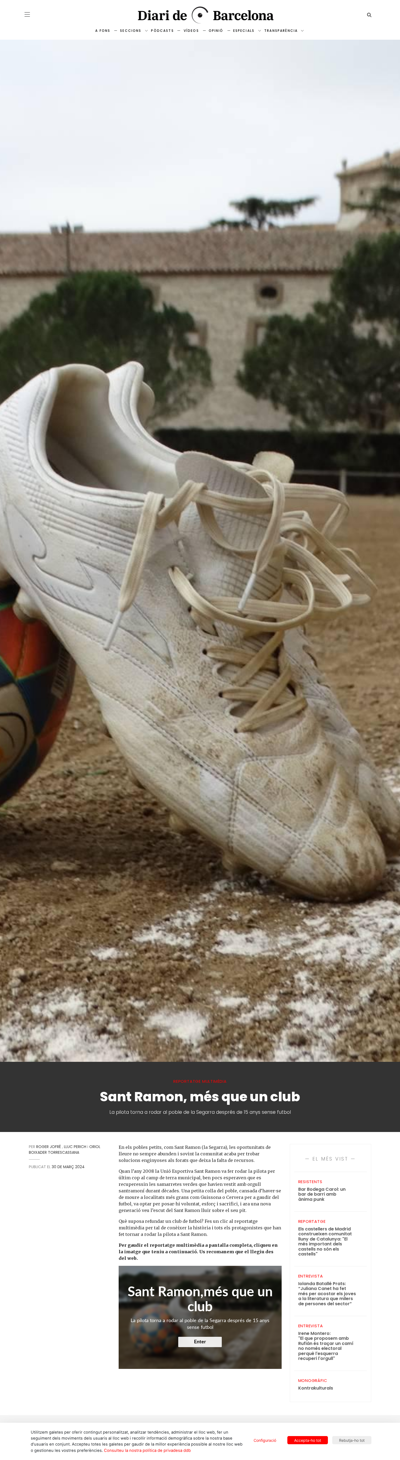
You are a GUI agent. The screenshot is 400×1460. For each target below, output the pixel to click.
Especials (243, 30)
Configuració (265, 1440)
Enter (200, 1342)
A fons (102, 30)
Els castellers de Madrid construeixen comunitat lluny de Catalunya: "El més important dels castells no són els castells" (325, 1242)
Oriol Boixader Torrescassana (64, 1149)
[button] (27, 14)
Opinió (216, 30)
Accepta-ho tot (307, 1440)
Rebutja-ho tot (352, 1440)
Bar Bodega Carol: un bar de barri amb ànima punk (322, 1194)
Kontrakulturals (315, 1388)
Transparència (281, 30)
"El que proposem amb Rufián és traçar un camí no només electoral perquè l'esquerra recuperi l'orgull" (325, 1346)
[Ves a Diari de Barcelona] (200, 15)
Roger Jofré (48, 1146)
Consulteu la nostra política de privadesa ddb (147, 1450)
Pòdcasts (162, 30)
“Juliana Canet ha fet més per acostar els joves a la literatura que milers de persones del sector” (327, 1294)
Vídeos (191, 30)
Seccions (130, 30)
